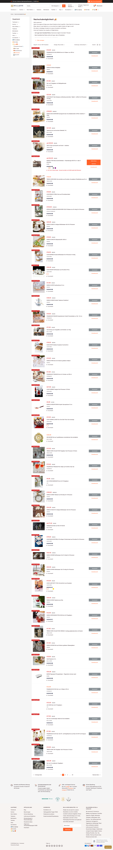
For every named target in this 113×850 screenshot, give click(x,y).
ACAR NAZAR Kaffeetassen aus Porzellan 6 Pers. (58, 269)
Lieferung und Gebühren (29, 816)
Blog (25, 809)
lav (47, 483)
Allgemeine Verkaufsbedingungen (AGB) (30, 824)
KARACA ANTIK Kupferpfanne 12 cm (55, 285)
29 (72, 774)
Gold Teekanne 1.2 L (51, 659)
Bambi (48, 164)
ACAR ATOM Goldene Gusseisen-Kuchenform (57, 344)
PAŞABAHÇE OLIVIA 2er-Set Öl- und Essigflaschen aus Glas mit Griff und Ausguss (66, 733)
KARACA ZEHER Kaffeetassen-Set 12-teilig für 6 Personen (60, 555)
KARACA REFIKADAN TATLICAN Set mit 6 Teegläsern (59, 615)
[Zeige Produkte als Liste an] (97, 44)
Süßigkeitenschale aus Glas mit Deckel (56, 525)
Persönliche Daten (28, 822)
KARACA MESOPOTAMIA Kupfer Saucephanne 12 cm (59, 404)
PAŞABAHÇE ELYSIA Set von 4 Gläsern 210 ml (58, 689)
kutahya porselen (51, 211)
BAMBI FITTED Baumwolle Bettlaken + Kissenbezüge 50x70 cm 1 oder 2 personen (64, 161)
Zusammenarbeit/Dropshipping (50, 816)
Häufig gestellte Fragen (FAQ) (50, 812)
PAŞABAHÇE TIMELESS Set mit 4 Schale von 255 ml (59, 374)
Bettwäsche (46, 9)
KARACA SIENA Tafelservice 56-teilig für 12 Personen (59, 494)
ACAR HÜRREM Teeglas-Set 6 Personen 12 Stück (58, 389)
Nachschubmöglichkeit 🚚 (20, 14)
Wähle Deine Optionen (93, 162)
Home (12, 14)
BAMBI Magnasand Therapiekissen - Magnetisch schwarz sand (61, 674)
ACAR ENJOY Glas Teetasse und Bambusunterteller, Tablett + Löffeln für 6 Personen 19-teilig (66, 97)
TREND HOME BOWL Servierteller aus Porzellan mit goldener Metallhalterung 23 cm (67, 179)
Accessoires (68, 9)
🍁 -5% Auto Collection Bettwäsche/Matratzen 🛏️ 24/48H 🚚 (24, 1)
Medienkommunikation (48, 814)
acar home (49, 100)
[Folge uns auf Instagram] (52, 846)
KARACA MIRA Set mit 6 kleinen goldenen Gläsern (59, 360)
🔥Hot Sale (87, 9)
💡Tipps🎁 (94, 9)
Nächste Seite (96, 774)
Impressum (26, 827)
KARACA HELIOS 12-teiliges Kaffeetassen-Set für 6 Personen (61, 509)
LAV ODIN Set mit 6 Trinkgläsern (54, 705)
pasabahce (49, 54)
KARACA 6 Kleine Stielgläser (53, 67)
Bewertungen (27, 812)
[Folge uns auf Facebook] (47, 846)
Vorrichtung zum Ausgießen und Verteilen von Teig (59, 329)
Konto (80, 6)
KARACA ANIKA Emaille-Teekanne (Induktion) (57, 300)
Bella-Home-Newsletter (96, 1)
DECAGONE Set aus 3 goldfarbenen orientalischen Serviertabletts (62, 437)
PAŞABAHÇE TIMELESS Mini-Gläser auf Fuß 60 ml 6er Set (60, 466)
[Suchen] (63, 5)
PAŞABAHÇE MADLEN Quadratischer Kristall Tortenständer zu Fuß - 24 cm (64, 316)
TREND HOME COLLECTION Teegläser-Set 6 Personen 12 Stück (62, 451)
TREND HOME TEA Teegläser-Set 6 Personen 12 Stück (59, 749)
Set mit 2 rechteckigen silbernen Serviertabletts (58, 718)
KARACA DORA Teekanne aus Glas (55, 600)
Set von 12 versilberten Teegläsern (55, 763)
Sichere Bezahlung (28, 814)
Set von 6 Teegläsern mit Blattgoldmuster (56, 83)
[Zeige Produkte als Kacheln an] (99, 44)
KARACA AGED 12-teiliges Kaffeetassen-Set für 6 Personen (61, 224)
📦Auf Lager (16, 48)
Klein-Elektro (30, 9)
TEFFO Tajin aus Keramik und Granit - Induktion (58, 145)
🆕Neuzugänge (78, 9)
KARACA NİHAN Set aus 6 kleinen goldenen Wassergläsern (61, 645)
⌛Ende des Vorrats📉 (18, 46)
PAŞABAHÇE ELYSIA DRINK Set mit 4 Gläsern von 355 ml (60, 52)
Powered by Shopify (15, 845)
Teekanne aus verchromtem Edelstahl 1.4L (56, 130)
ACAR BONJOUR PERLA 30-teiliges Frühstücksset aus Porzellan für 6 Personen (65, 539)
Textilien (53, 9)
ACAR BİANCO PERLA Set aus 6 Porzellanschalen (58, 194)
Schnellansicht (94, 55)
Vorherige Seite (38, 774)
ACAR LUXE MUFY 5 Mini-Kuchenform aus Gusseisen (59, 583)
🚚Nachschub (16, 52)
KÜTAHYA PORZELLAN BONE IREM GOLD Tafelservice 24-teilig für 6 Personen (65, 209)
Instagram (64, 790)
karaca (48, 69)
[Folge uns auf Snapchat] (62, 846)
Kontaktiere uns (47, 809)
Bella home (49, 85)
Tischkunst (13, 9)
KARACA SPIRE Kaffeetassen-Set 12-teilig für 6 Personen (60, 569)
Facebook (70, 788)
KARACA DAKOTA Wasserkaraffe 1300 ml (56, 239)
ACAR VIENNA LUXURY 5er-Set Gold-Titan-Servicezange (60, 419)
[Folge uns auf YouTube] (57, 846)
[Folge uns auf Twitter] (49, 846)
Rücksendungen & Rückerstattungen (28, 819)
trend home (49, 147)
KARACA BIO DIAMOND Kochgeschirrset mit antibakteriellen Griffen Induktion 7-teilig (66, 114)
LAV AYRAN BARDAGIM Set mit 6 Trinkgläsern (58, 481)
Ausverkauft (94, 52)
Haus (60, 9)
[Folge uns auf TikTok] (59, 846)
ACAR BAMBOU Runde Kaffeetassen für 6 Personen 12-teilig (61, 254)
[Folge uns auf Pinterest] (54, 846)
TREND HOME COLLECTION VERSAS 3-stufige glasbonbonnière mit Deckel (65, 631)
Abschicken (68, 829)
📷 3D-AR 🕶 (16, 54)
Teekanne (39, 9)
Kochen (21, 9)
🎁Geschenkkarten (17, 50)
